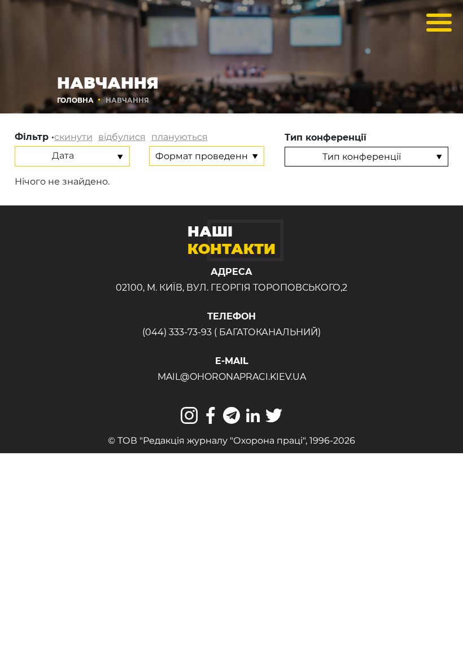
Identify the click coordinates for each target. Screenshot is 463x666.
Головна (75, 100)
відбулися (122, 137)
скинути (73, 137)
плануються (179, 137)
